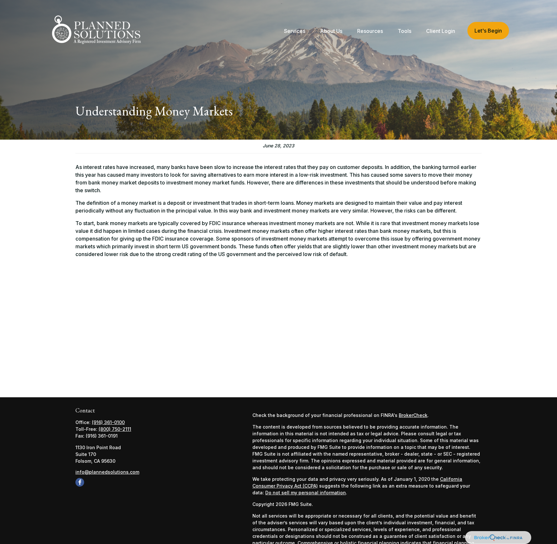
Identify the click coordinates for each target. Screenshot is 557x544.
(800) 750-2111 (115, 429)
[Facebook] (79, 482)
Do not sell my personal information (305, 492)
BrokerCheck (413, 415)
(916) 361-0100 (108, 422)
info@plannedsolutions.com (107, 472)
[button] (294, 31)
